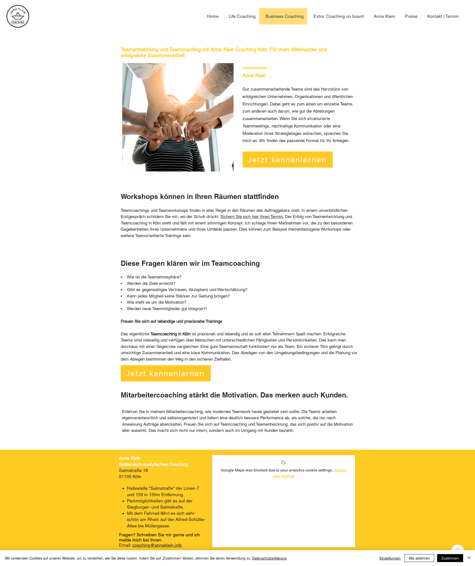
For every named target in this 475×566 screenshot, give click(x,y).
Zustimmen (450, 558)
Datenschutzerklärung (269, 558)
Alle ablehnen (419, 558)
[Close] (469, 558)
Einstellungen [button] (390, 558)
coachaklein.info (157, 545)
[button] (337, 16)
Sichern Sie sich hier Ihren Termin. (252, 216)
